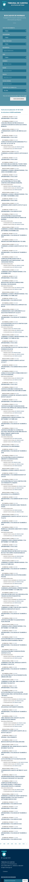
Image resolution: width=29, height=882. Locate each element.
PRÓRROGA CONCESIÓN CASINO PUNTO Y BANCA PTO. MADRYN (14, 529)
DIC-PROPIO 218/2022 (17, 791)
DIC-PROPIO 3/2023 (16, 328)
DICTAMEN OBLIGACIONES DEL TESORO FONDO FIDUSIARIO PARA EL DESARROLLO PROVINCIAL (14, 164)
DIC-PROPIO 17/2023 (17, 289)
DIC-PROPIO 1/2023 (16, 462)
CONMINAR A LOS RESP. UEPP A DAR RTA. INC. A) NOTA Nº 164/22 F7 (13, 731)
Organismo (6, 34)
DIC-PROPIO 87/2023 (17, 222)
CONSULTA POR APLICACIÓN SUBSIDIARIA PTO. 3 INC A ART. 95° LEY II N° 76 (14, 142)
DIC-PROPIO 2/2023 (16, 441)
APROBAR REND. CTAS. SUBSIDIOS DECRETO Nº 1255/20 (13, 475)
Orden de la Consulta (9, 87)
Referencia (6, 47)
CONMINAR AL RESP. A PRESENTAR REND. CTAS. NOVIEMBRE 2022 (13, 271)
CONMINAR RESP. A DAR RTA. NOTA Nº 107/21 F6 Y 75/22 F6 (14, 516)
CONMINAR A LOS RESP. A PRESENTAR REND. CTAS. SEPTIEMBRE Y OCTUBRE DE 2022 (14, 336)
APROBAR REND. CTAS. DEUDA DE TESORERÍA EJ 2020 (14, 423)
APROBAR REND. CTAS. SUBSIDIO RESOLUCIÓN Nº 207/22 (14, 366)
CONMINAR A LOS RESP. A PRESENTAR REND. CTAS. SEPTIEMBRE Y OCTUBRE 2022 (14, 294)
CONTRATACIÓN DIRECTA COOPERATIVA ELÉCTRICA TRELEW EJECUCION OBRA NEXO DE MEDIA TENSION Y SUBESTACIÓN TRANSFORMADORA (14, 432)
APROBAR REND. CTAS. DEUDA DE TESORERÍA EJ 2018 (14, 451)
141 (16, 843)
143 (23, 843)
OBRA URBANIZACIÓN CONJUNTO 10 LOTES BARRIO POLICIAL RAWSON (13, 718)
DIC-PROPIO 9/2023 (19, 378)
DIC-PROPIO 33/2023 (17, 535)
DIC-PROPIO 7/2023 (21, 486)
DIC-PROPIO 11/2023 (19, 265)
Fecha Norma (7, 81)
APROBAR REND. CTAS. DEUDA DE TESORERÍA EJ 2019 (14, 235)
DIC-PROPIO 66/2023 (17, 189)
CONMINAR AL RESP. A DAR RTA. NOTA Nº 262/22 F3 (14, 205)
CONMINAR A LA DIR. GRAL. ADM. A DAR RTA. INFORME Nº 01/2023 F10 (13, 681)
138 (4, 843)
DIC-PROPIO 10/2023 (19, 146)
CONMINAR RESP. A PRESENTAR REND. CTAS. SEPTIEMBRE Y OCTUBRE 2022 (12, 417)
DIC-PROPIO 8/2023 (19, 488)
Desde (4, 68)
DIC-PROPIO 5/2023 (16, 186)
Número (5, 61)
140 (12, 843)
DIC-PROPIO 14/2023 (17, 356)
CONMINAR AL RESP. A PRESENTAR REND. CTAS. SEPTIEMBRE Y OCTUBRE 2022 (13, 540)
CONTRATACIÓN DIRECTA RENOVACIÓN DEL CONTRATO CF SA (13, 651)
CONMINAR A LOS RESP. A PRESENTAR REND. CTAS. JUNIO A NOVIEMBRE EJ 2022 (14, 170)
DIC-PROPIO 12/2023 (19, 287)
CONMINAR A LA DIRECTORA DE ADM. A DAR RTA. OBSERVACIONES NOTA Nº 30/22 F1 (14, 607)
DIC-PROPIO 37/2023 (17, 379)
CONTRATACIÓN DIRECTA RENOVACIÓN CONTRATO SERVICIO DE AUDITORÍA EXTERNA (13, 389)
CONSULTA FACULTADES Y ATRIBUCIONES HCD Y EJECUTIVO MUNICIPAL (14, 373)
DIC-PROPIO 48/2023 (17, 465)
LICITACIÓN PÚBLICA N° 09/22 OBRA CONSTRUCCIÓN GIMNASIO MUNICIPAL (11, 181)
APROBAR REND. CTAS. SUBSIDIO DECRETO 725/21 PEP (14, 498)
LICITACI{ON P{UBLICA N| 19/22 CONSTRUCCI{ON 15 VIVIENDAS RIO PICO (14, 323)
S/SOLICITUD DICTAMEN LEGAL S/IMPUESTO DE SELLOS (14, 304)
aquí (25, 95)
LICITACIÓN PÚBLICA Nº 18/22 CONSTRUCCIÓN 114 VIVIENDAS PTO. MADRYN (13, 481)
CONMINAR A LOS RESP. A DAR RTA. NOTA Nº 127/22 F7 (13, 360)
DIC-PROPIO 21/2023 (17, 267)
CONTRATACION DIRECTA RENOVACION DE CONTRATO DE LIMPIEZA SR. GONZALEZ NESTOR (14, 406)
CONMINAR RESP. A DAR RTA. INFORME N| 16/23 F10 (13, 131)
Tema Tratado (7, 41)
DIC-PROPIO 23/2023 (17, 583)
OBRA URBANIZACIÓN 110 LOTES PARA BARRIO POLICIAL (13, 575)
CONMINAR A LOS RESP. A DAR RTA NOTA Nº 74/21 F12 (14, 246)
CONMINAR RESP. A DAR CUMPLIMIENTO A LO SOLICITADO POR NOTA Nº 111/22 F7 (13, 311)
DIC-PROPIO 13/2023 (19, 224)
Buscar (25, 880)
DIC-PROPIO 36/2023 (17, 438)
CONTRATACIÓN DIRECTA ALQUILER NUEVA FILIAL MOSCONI (13, 620)
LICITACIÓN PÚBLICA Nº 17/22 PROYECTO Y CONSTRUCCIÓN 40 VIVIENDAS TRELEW (12, 638)
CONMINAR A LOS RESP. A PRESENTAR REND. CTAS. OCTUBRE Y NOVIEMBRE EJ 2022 (14, 194)
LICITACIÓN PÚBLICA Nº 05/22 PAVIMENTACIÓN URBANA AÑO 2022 (14, 675)
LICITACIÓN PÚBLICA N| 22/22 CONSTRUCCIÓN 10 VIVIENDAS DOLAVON (14, 347)
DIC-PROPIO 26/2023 (17, 658)
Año (4, 54)
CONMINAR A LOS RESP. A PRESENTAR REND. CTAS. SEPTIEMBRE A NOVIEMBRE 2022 (14, 229)
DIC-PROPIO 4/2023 (16, 352)
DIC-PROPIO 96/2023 (17, 148)
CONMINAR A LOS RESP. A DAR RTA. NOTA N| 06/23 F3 (14, 153)
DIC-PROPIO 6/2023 (19, 188)
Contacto (5, 871)
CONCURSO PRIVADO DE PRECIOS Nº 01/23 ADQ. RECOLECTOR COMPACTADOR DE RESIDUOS (14, 551)
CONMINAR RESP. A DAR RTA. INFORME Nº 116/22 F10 (14, 770)
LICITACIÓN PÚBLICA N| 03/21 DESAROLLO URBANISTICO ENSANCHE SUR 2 (12, 457)
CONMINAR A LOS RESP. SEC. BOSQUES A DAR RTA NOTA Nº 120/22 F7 (14, 395)
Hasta (5, 74)
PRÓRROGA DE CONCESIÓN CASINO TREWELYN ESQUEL (13, 505)
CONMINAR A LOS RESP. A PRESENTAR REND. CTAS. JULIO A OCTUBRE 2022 (14, 562)
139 (8, 843)
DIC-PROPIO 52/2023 (17, 412)
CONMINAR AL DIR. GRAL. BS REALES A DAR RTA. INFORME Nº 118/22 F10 (14, 662)
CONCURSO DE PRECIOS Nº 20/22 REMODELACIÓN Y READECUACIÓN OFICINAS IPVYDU (14, 594)
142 (20, 843)
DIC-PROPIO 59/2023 (17, 332)
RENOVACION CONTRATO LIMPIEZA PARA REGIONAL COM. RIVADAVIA (12, 282)
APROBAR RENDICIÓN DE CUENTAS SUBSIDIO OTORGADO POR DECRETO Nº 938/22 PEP (13, 776)
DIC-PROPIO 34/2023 (17, 510)
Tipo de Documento (9, 28)
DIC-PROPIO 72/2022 (19, 789)
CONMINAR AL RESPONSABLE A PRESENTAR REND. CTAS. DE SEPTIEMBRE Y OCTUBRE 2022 (14, 588)
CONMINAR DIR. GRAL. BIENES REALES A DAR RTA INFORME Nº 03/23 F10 (14, 746)
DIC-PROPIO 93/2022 (23, 762)
